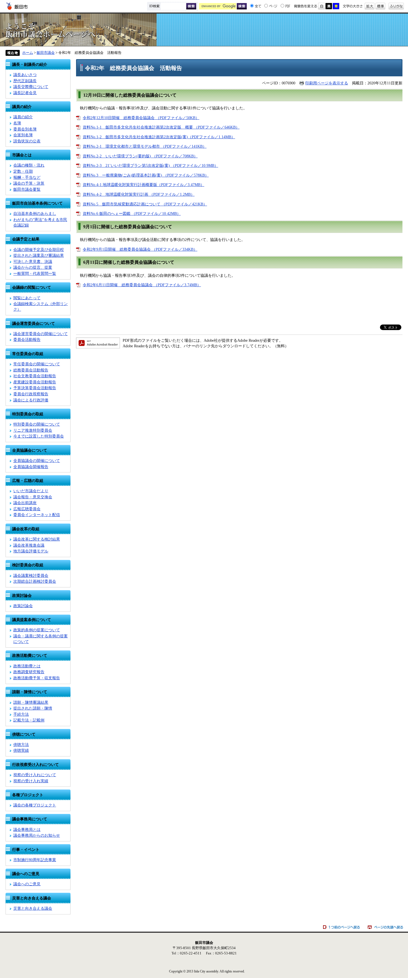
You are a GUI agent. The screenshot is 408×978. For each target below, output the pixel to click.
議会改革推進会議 (28, 545)
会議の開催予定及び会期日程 (38, 249)
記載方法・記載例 (28, 720)
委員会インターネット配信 (36, 514)
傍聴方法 (21, 744)
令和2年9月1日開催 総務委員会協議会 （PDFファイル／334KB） (140, 249)
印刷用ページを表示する (326, 83)
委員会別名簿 (25, 129)
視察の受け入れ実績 (30, 781)
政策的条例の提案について (36, 630)
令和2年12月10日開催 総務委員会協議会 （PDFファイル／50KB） (141, 117)
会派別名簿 (23, 135)
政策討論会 (23, 606)
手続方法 (21, 714)
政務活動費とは (27, 666)
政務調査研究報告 (28, 672)
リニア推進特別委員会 (32, 430)
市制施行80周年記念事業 (34, 860)
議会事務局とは (27, 829)
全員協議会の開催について (36, 460)
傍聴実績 (21, 750)
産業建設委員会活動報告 (34, 382)
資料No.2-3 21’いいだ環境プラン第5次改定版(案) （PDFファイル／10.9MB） (150, 165)
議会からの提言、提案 (32, 267)
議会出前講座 (25, 503)
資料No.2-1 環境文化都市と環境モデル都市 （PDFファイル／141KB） (144, 146)
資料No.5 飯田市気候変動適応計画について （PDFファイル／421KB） (145, 204)
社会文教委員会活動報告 (34, 376)
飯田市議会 (204, 30)
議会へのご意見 (27, 884)
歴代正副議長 (25, 81)
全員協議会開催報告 (30, 466)
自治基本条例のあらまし (34, 213)
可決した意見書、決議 (32, 261)
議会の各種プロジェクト (34, 805)
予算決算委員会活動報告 (34, 388)
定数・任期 (23, 171)
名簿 (17, 123)
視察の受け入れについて (34, 775)
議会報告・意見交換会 (32, 497)
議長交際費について (30, 86)
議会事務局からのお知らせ (36, 835)
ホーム (27, 53)
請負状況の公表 (27, 141)
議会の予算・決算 (28, 183)
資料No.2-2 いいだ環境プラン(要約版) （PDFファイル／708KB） (140, 156)
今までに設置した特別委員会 (38, 436)
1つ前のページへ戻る (341, 927)
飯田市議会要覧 (27, 189)
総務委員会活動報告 (30, 370)
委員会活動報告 (27, 339)
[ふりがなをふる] (396, 4)
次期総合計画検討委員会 (34, 581)
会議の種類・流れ (28, 165)
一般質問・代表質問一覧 (34, 273)
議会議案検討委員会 (30, 575)
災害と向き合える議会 (32, 908)
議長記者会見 (25, 92)
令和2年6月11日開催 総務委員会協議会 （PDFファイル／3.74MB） (142, 285)
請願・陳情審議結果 (30, 702)
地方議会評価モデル (30, 551)
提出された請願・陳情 (32, 708)
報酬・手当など (27, 177)
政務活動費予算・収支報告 (36, 678)
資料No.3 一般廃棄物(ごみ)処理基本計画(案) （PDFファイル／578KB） (146, 175)
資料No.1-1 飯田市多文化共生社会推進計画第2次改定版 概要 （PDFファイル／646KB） (161, 127)
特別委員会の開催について (36, 424)
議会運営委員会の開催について (40, 333)
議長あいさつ (25, 74)
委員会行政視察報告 (30, 394)
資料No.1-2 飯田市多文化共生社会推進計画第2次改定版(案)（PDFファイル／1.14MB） (159, 137)
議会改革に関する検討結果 (36, 539)
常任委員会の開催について (36, 364)
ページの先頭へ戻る (385, 927)
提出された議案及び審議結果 (38, 255)
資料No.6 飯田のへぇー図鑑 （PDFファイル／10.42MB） (132, 213)
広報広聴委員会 (27, 509)
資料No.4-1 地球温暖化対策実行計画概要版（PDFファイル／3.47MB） (143, 184)
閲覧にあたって (27, 298)
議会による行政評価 (30, 400)
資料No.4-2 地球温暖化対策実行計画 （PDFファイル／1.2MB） (139, 194)
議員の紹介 (23, 117)
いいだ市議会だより (30, 491)
